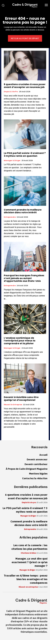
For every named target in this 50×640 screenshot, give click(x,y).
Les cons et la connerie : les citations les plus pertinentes (29, 547)
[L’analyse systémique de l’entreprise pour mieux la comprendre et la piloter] (25, 319)
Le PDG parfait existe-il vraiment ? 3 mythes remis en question (25, 154)
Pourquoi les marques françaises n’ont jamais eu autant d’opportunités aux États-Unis (24, 278)
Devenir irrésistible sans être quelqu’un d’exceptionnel (21, 399)
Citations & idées (28, 553)
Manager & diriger (12, 161)
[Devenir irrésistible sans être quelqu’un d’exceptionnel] (25, 378)
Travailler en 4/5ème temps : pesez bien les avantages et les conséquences (25, 579)
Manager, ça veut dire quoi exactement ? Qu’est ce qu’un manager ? (29, 562)
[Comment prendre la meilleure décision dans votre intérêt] (25, 191)
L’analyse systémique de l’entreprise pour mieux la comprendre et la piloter (19, 340)
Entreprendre (10, 217)
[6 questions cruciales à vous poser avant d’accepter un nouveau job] (25, 65)
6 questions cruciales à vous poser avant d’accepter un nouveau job (25, 86)
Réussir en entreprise (13, 405)
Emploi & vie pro (11, 92)
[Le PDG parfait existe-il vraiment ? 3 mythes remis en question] (25, 134)
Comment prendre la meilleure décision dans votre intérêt (23, 211)
